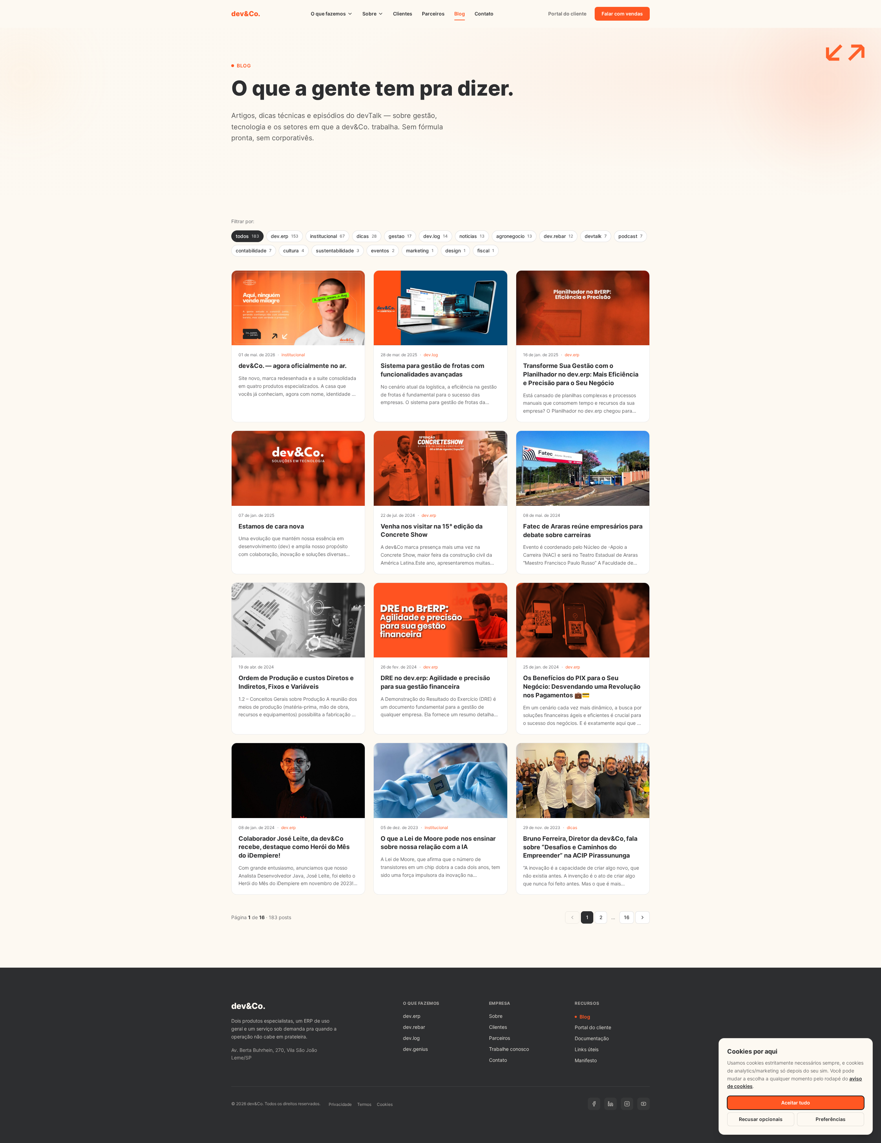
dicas (367, 236)
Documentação (592, 1038)
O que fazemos (328, 14)
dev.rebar (558, 236)
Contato (484, 14)
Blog (459, 14)
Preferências (831, 1119)
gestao (400, 236)
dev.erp (284, 236)
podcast (630, 236)
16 (626, 917)
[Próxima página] (642, 917)
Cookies (385, 1104)
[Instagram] (627, 1104)
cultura (293, 250)
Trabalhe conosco (509, 1049)
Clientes (402, 14)
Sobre (369, 14)
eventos (382, 250)
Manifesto (586, 1060)
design (455, 250)
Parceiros (433, 14)
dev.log (435, 236)
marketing (420, 250)
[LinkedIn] (610, 1104)
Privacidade (340, 1104)
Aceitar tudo (795, 1103)
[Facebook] (594, 1104)
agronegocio (514, 236)
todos (247, 236)
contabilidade (254, 250)
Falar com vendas (622, 14)
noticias (472, 236)
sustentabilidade (337, 250)
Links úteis (586, 1049)
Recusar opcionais (761, 1119)
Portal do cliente (567, 14)
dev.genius (415, 1049)
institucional (327, 236)
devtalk (596, 236)
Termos (364, 1104)
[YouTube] (643, 1104)
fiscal (485, 250)
